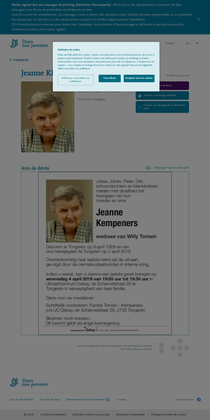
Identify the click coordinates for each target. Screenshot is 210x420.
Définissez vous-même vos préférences (76, 80)
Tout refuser (109, 78)
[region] (106, 66)
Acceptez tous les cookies (139, 78)
